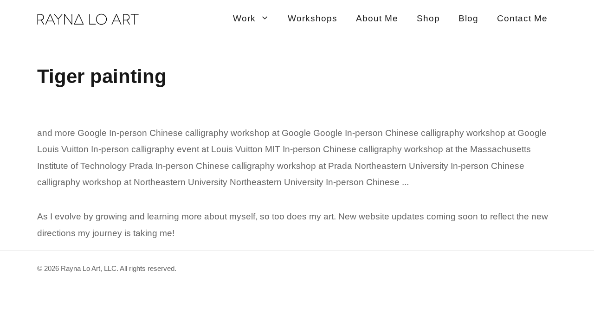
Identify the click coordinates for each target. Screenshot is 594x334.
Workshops (312, 18)
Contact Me (522, 18)
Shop (428, 18)
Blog (468, 18)
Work (244, 18)
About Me (377, 18)
